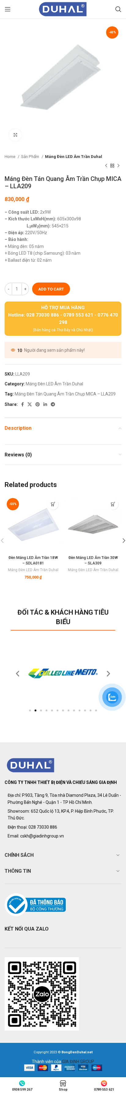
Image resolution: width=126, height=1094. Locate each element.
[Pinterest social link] (38, 404)
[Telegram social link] (53, 404)
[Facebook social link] (22, 404)
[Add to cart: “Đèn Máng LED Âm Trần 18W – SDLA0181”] (53, 504)
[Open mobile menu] (8, 9)
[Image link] (31, 764)
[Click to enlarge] (15, 135)
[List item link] (63, 827)
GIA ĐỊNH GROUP (78, 1061)
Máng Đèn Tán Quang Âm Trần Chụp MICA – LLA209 (65, 394)
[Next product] (118, 166)
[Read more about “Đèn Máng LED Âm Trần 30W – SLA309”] (113, 504)
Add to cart (51, 289)
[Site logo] (63, 8)
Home (10, 156)
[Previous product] (106, 166)
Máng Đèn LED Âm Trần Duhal (73, 156)
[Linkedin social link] (45, 404)
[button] (30, 710)
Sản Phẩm (30, 156)
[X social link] (30, 404)
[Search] (118, 9)
